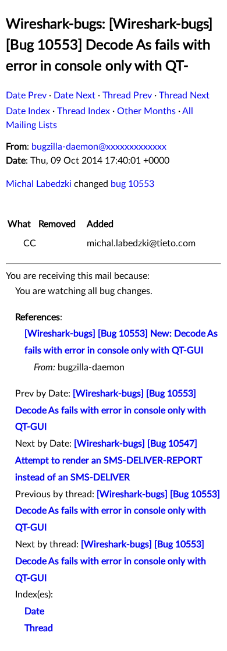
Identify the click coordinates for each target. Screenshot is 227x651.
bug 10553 (132, 184)
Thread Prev (127, 95)
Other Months (146, 111)
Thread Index (83, 111)
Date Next (74, 95)
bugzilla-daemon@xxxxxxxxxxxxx (98, 146)
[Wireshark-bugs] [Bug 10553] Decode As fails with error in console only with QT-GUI (110, 410)
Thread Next (184, 95)
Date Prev (26, 95)
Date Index (28, 111)
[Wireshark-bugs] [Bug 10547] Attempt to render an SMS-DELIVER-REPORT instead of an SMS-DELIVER (108, 460)
